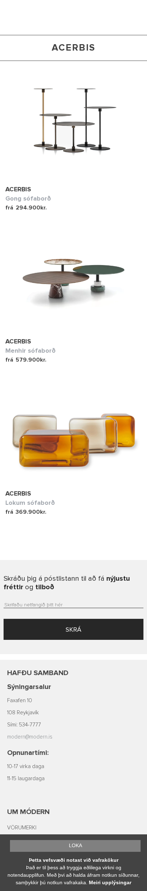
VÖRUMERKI (21, 827)
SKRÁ (73, 629)
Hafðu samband (38, 673)
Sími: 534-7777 (24, 724)
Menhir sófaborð (30, 350)
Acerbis (18, 189)
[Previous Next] (73, 121)
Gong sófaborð (28, 198)
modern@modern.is (29, 737)
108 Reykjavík (23, 712)
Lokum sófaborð (30, 503)
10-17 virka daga (25, 766)
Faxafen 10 (19, 700)
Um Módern (28, 812)
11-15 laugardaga (26, 778)
